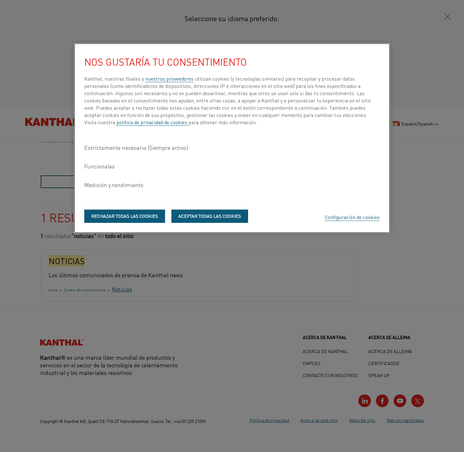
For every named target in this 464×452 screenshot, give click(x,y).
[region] (232, 138)
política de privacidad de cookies (152, 122)
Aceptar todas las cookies (209, 216)
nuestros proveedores (169, 78)
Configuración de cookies (352, 216)
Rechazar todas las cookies (124, 216)
